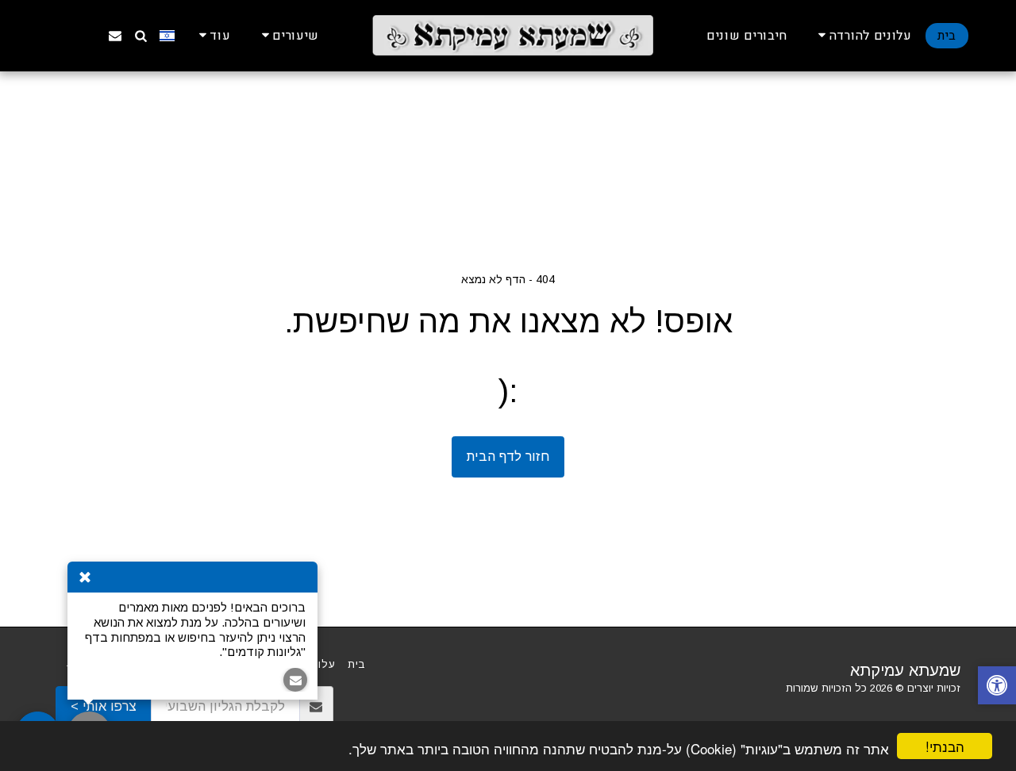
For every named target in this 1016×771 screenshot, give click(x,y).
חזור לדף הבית (508, 456)
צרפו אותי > (104, 706)
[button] (862, 35)
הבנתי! (945, 746)
